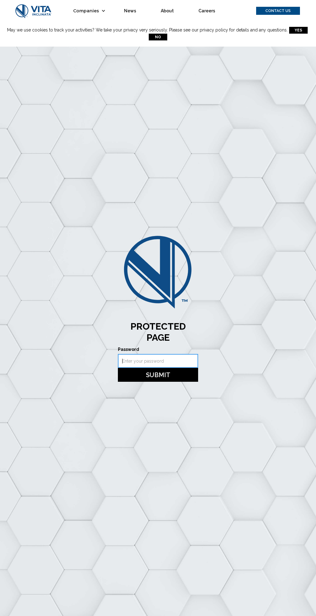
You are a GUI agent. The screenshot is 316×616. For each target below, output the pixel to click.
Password (128, 349)
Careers (206, 10)
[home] (33, 11)
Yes (298, 30)
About (167, 10)
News (130, 10)
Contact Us (278, 11)
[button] (91, 10)
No (158, 37)
